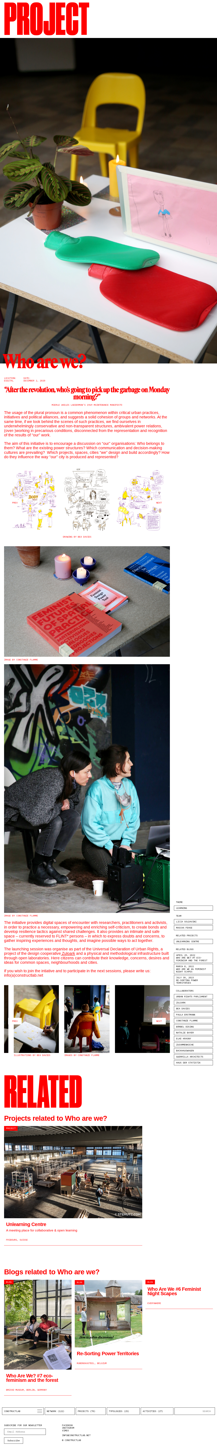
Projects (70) (86, 1411)
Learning (181, 908)
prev (15, 502)
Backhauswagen (185, 1050)
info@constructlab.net (76, 1435)
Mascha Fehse (184, 927)
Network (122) (55, 1411)
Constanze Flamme (187, 1020)
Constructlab (12, 1411)
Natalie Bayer (185, 1032)
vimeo (65, 1430)
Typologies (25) (119, 1411)
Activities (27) (153, 1411)
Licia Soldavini (186, 921)
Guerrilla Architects (189, 1056)
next (159, 502)
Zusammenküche (185, 1044)
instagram (68, 1427)
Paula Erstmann (185, 1014)
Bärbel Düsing (185, 1026)
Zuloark (68, 953)
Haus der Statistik (188, 1062)
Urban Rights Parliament (191, 996)
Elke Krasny (183, 1038)
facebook (67, 1425)
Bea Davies (183, 1008)
